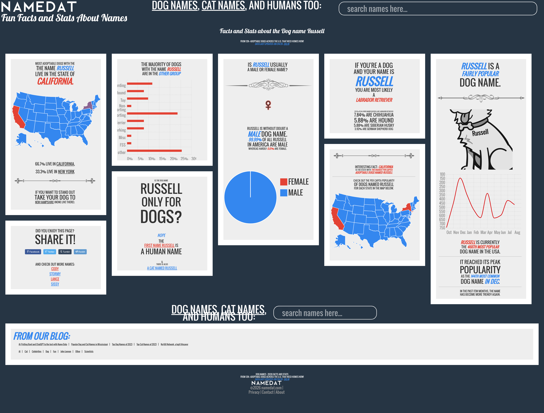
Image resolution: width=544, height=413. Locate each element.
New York (66, 171)
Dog (47, 351)
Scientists (88, 351)
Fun (54, 351)
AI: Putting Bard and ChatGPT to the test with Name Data (43, 344)
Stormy (55, 273)
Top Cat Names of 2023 (147, 344)
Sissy (55, 283)
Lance (55, 278)
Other (77, 351)
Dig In (286, 44)
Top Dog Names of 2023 (122, 344)
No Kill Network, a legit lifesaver (174, 344)
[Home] (266, 383)
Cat (26, 351)
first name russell (159, 245)
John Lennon (65, 351)
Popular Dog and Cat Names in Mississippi (89, 344)
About (280, 392)
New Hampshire (44, 202)
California (65, 164)
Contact (268, 392)
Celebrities (36, 351)
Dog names (194, 309)
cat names (242, 309)
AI (19, 351)
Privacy (254, 392)
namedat (268, 387)
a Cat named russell (162, 267)
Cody (55, 268)
